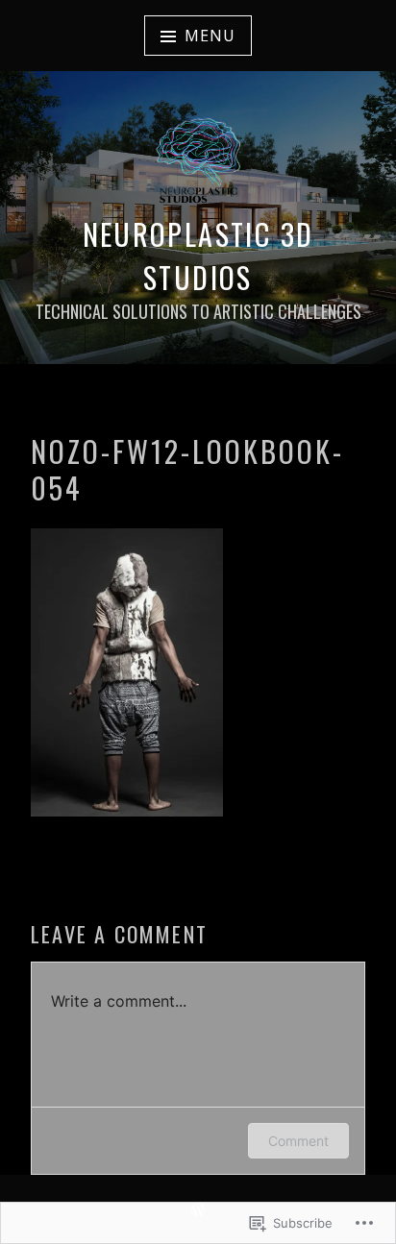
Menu (210, 35)
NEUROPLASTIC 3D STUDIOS (198, 255)
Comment (298, 1141)
